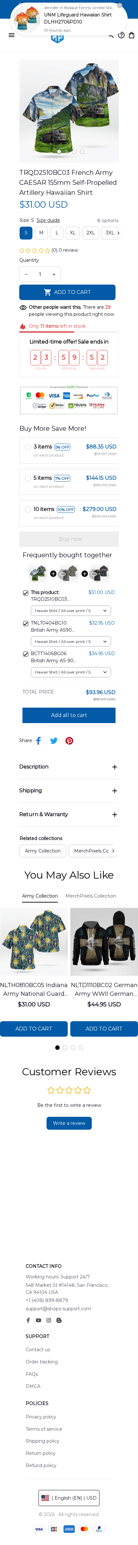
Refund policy (41, 1465)
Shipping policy (42, 1441)
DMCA (33, 1386)
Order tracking (42, 1362)
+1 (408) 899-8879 (47, 1300)
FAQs (32, 1374)
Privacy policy (41, 1417)
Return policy (41, 1453)
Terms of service (44, 1429)
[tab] (59, 152)
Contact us (38, 1349)
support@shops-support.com (58, 1309)
